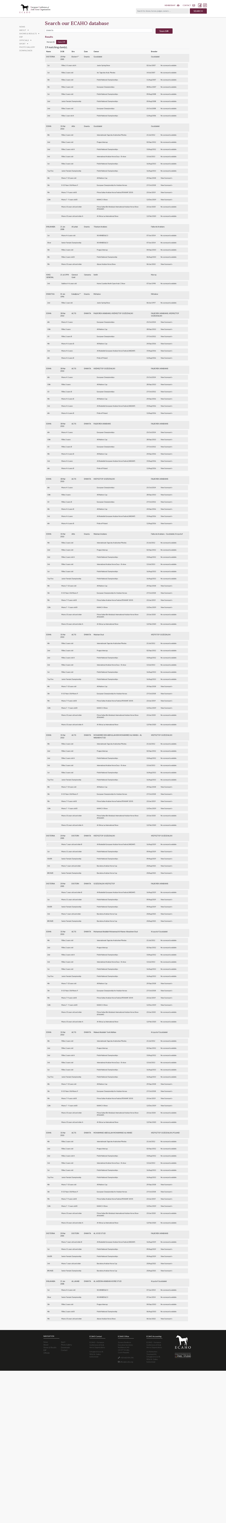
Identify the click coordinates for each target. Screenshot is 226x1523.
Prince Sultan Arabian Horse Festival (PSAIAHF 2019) (115, 192)
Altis (73, 126)
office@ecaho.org (126, 1362)
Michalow (97, 294)
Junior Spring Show (103, 65)
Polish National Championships (107, 80)
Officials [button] (24, 40)
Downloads (25, 50)
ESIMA (48, 126)
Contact (64, 1350)
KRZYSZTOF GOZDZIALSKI (104, 479)
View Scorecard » (166, 178)
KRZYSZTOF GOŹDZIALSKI (104, 836)
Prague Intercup (102, 142)
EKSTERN (75, 836)
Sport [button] (22, 43)
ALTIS (74, 313)
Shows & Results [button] (28, 33)
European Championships (105, 87)
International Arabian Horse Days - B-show (111, 156)
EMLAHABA (50, 227)
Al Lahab (75, 227)
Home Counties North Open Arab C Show (111, 283)
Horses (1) (50, 42)
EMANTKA (50, 294)
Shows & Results (49, 1347)
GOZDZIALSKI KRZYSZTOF (104, 884)
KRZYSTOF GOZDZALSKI (161, 635)
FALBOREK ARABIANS (159, 369)
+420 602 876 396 (126, 1358)
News (22, 27)
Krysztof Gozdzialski (159, 1281)
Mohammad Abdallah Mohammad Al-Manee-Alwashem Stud (116, 932)
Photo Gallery (27, 47)
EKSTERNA (50, 57)
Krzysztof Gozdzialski (159, 932)
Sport (63, 1342)
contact (187, 5)
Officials (46, 1353)
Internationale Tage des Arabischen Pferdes (111, 135)
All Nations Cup (102, 178)
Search (198, 11)
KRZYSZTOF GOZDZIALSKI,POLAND (165, 1133)
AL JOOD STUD (100, 1233)
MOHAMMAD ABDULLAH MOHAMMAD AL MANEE (113, 1133)
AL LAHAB (75, 1281)
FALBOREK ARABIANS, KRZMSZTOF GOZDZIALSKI (113, 313)
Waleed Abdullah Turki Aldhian (105, 1032)
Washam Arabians (100, 534)
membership (170, 5)
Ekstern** (75, 57)
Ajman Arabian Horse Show (106, 264)
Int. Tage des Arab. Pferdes (106, 73)
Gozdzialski (98, 57)
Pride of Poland (102, 358)
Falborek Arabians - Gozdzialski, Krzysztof (167, 534)
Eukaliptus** (76, 294)
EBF (21, 37)
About (45, 1345)
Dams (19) (61, 42)
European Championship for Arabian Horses (112, 185)
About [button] (22, 30)
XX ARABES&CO (102, 235)
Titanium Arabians (100, 227)
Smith (96, 275)
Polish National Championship (107, 257)
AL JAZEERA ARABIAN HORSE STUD (108, 1281)
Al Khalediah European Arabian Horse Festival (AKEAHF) (116, 351)
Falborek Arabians (158, 227)
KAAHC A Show (102, 200)
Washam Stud (99, 635)
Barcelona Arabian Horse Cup (107, 866)
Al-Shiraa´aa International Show (107, 216)
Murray (153, 275)
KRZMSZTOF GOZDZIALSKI (104, 369)
